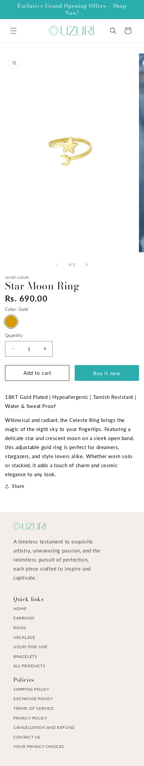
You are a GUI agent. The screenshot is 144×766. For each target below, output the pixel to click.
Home (19, 608)
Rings (19, 627)
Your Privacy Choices (38, 746)
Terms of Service (33, 708)
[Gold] (11, 322)
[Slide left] (57, 264)
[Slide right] (86, 264)
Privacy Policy (30, 717)
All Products (29, 665)
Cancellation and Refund (44, 727)
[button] (13, 30)
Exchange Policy (33, 698)
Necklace (24, 637)
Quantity (14, 335)
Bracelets (25, 656)
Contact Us (27, 737)
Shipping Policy (31, 689)
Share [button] (18, 486)
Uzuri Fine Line (30, 646)
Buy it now (107, 373)
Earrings (24, 617)
